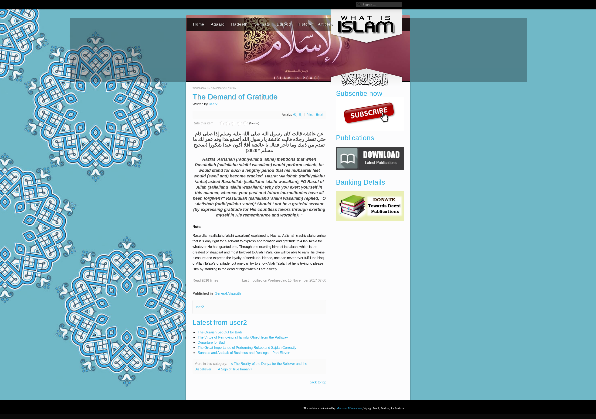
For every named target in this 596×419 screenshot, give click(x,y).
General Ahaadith (228, 293)
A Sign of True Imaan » (235, 369)
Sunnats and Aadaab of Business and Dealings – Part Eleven (244, 353)
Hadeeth (239, 24)
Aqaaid (218, 24)
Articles (325, 24)
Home (198, 24)
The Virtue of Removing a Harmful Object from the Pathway (243, 337)
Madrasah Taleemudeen (349, 408)
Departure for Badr (212, 342)
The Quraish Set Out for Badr (220, 332)
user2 (213, 104)
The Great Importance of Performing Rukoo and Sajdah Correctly (247, 347)
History (305, 24)
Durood (284, 24)
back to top (317, 382)
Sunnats (262, 24)
